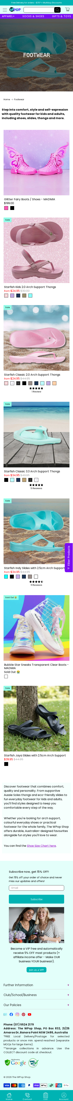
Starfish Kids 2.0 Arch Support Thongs (30, 287)
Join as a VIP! (36, 969)
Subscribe (37, 899)
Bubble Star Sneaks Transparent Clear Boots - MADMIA (36, 666)
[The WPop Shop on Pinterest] (23, 1015)
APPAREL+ (8, 16)
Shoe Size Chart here (41, 846)
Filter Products (69, 556)
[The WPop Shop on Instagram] (17, 1015)
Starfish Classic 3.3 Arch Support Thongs (32, 471)
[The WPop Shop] (15, 9)
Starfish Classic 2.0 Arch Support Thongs (32, 374)
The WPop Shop (21, 1077)
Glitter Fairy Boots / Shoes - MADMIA (29, 199)
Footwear (19, 99)
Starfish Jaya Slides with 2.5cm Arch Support (35, 755)
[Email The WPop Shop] (5, 1015)
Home (7, 99)
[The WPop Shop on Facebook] (11, 1015)
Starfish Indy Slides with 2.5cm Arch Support (34, 568)
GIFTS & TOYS (61, 16)
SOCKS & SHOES (33, 16)
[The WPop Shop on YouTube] (29, 1015)
